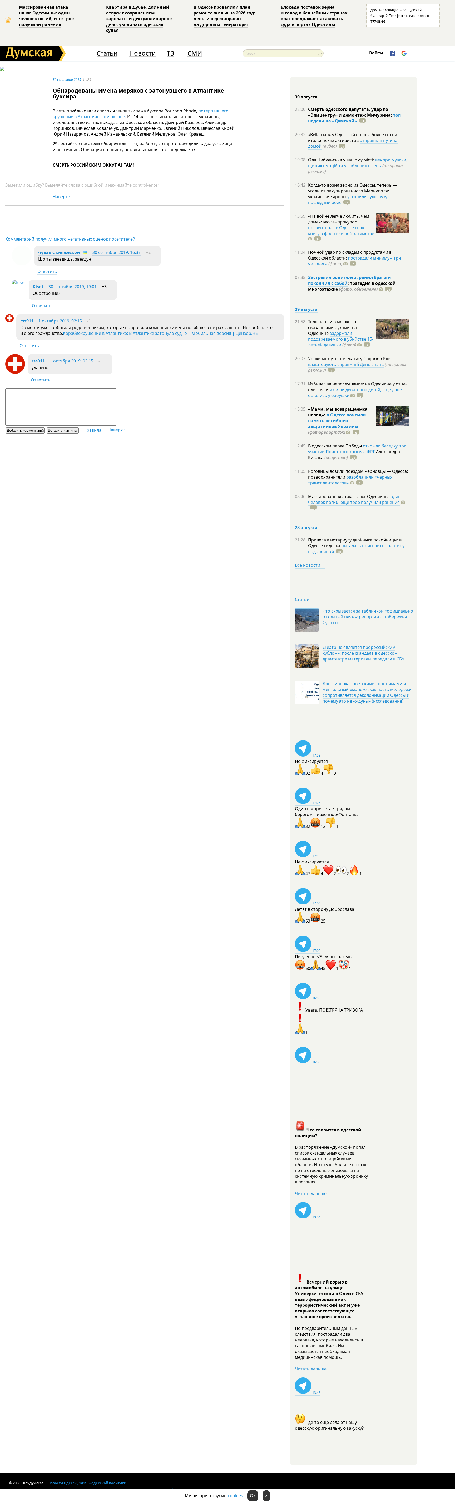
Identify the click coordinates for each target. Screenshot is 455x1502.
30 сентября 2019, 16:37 (116, 252)
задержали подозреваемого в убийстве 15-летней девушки (340, 339)
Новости (142, 53)
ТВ (170, 53)
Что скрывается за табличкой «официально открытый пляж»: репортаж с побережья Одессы (368, 616)
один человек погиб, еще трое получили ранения (354, 499)
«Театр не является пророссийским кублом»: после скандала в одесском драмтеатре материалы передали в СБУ (363, 653)
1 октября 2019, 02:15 (60, 321)
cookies (235, 1496)
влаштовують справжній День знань (346, 364)
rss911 (26, 321)
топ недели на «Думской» (354, 118)
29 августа (306, 309)
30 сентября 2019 (67, 79)
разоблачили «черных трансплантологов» (350, 480)
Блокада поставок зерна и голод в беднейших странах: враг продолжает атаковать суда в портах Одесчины (315, 15)
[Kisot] (19, 283)
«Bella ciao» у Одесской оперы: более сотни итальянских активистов (352, 137)
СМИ (194, 53)
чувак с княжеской (59, 252)
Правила (92, 430)
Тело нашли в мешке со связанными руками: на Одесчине (332, 327)
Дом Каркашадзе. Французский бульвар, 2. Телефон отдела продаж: (399, 15)
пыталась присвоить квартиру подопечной (356, 548)
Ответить (47, 271)
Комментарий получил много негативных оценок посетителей (70, 239)
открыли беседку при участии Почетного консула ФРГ (357, 449)
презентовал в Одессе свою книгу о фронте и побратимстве (341, 230)
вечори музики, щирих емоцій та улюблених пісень (357, 162)
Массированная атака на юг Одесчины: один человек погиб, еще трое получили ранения (46, 15)
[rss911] (9, 321)
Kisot (38, 287)
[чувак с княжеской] (22, 264)
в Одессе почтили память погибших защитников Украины (337, 420)
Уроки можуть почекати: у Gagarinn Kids (350, 358)
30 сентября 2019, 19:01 (72, 287)
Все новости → (310, 565)
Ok (253, 1496)
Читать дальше (311, 1193)
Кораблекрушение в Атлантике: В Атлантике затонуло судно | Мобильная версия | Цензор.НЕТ (161, 333)
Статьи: (302, 599)
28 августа (306, 527)
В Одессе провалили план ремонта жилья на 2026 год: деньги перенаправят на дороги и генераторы (224, 15)
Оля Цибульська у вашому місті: (341, 160)
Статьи (107, 53)
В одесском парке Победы (335, 446)
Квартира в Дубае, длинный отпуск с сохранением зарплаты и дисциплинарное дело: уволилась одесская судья (139, 18)
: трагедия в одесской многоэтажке (352, 286)
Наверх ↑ (62, 197)
